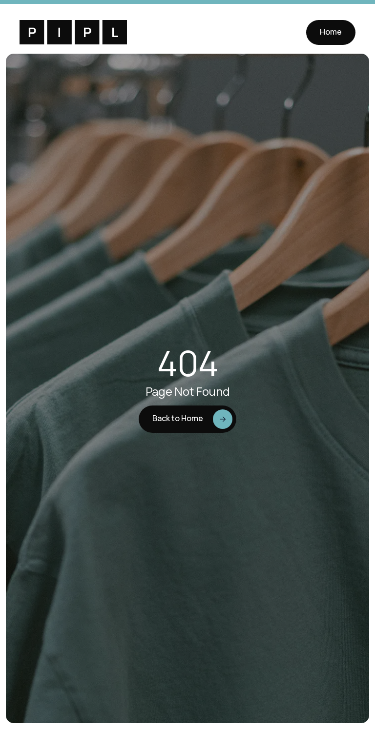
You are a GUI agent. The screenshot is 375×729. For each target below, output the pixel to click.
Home (331, 31)
